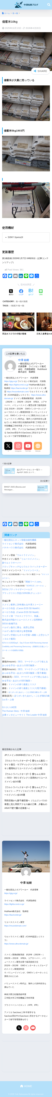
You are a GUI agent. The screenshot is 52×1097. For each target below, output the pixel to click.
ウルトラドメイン (25, 555)
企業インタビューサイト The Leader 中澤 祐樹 (24, 715)
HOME (27, 1086)
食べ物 (19, 301)
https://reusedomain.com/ (18, 391)
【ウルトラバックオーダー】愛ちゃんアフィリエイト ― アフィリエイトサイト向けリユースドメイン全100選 (25, 791)
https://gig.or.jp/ (10, 381)
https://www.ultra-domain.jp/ (16, 944)
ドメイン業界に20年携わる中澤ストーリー (22, 605)
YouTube (28, 451)
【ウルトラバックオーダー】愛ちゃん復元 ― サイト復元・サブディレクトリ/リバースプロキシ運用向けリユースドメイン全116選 (26, 764)
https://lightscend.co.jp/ (19, 385)
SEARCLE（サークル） (35, 586)
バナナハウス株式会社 (12, 547)
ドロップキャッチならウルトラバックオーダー (24, 567)
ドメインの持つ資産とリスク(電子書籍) (27, 688)
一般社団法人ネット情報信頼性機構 (19, 540)
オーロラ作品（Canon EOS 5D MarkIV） (21, 608)
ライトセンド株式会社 (12, 544)
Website (38, 451)
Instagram (18, 451)
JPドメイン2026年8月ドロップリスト (22, 755)
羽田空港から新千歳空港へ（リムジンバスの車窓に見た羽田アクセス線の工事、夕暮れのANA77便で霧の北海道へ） (25, 804)
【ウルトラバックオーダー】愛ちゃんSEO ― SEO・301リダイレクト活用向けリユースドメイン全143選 (25, 778)
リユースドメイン (29, 559)
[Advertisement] (26, 507)
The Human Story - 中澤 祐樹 (16, 711)
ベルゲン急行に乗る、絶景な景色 (18, 627)
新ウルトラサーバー (11, 563)
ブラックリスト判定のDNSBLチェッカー (21, 593)
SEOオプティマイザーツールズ (17, 589)
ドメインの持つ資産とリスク (22, 684)
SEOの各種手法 (9, 623)
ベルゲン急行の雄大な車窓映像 (17, 631)
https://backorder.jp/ (19, 388)
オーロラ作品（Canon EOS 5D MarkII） (21, 612)
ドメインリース (30, 570)
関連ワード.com (33, 582)
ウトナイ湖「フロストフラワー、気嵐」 (21, 616)
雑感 (25, 301)
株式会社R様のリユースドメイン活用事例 (22, 620)
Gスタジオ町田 (9, 707)
